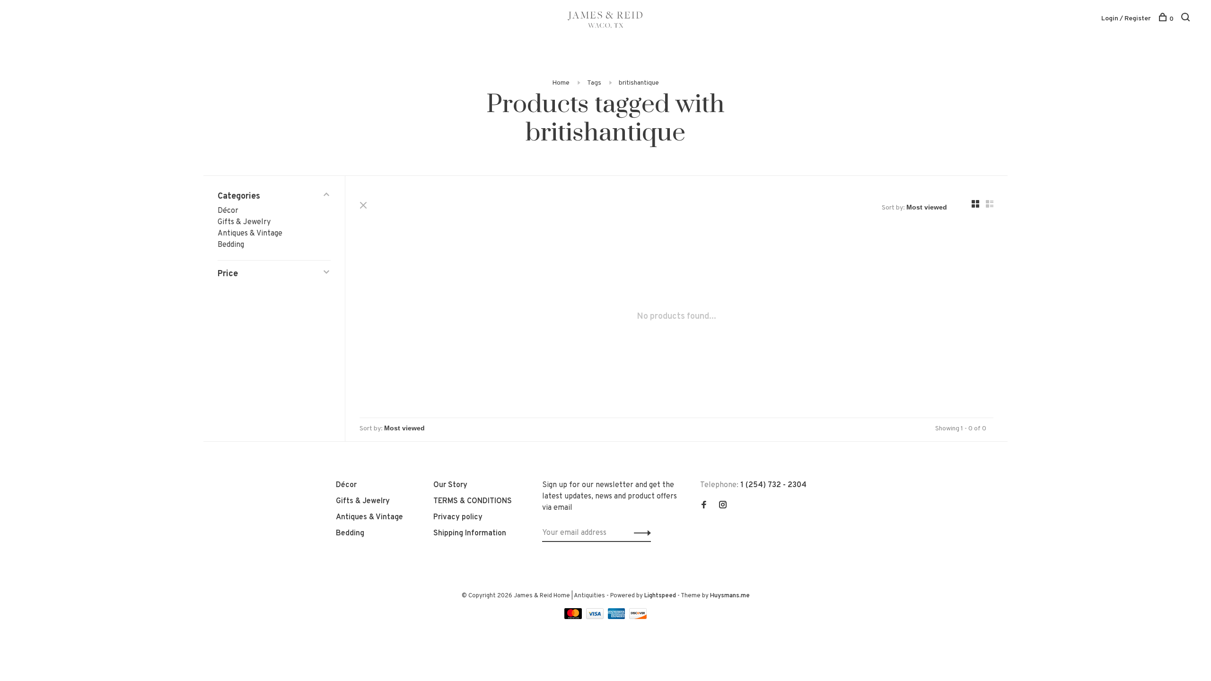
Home (561, 83)
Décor (228, 211)
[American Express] (617, 617)
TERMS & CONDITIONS (472, 501)
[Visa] (596, 617)
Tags (594, 83)
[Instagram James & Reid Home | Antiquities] (723, 506)
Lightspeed (660, 596)
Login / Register (1126, 19)
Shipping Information (469, 533)
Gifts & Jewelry (244, 222)
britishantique (639, 83)
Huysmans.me (730, 596)
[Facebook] (704, 506)
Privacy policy (458, 517)
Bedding (231, 245)
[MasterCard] (574, 617)
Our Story (450, 485)
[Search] (1186, 19)
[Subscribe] (640, 533)
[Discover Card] (638, 617)
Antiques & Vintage (250, 233)
